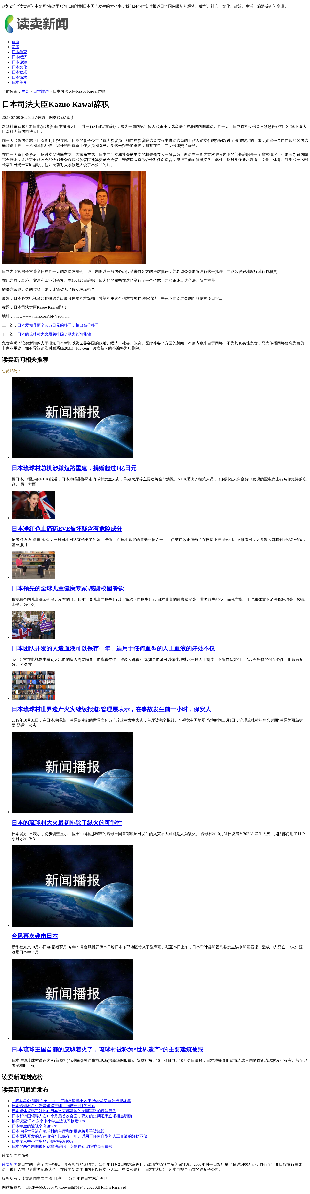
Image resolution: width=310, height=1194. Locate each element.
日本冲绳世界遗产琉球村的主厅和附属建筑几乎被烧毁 (58, 1131)
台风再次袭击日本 (35, 936)
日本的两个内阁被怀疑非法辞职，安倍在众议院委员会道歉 (62, 1146)
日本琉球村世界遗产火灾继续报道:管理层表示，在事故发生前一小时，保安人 (111, 709)
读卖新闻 (9, 1164)
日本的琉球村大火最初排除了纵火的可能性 (54, 334)
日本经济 (19, 57)
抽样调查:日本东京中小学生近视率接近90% (48, 1121)
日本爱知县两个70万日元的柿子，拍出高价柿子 (58, 325)
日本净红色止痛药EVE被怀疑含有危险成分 (67, 528)
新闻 (15, 47)
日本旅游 (19, 62)
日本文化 (19, 67)
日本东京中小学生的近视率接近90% (42, 1141)
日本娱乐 (19, 72)
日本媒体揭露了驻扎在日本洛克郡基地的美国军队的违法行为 (64, 1111)
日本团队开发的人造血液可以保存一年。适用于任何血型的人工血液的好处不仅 (113, 648)
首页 (15, 42)
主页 (25, 91)
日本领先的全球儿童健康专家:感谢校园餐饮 (68, 588)
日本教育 (19, 52)
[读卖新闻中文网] (38, 33)
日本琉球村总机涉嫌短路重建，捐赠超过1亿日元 (74, 468)
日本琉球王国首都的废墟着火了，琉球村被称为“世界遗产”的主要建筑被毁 (107, 1049)
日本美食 (19, 82)
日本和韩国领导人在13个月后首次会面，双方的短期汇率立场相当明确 (72, 1116)
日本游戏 (19, 77)
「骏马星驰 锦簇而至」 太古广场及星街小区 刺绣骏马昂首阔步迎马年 (71, 1101)
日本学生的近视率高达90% (34, 1126)
